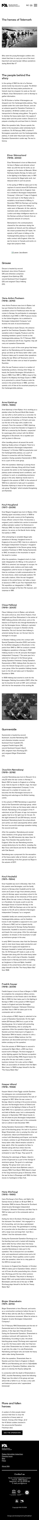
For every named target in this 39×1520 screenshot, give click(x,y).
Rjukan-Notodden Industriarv (12, 1454)
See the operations (12, 1433)
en (31, 5)
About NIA (6, 1466)
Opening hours (7, 1456)
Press (4, 1461)
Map (3, 1458)
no (27, 5)
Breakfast (28, 1516)
